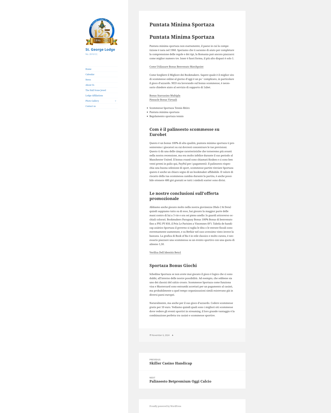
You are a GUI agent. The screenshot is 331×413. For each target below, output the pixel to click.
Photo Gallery (92, 100)
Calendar (90, 74)
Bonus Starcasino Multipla (164, 95)
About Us (89, 85)
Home (88, 69)
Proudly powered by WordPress (165, 406)
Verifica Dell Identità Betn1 (165, 252)
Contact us (90, 106)
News (88, 79)
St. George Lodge (100, 49)
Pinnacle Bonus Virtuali (163, 99)
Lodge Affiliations (94, 95)
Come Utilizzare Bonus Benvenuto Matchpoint (176, 66)
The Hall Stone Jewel (95, 90)
